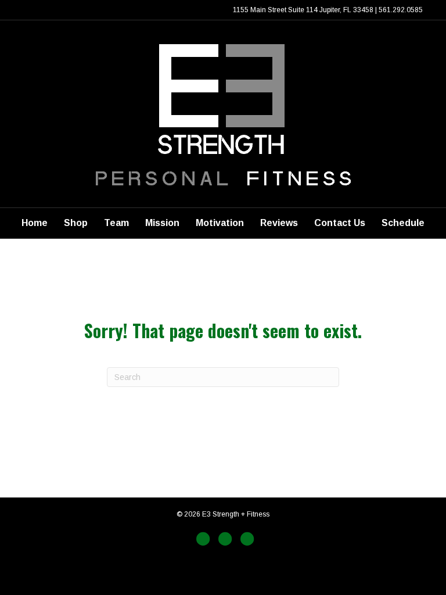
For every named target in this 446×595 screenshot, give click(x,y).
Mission (162, 223)
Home (34, 223)
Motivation (220, 223)
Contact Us (339, 223)
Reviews (279, 223)
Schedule (403, 223)
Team (116, 223)
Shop (76, 223)
